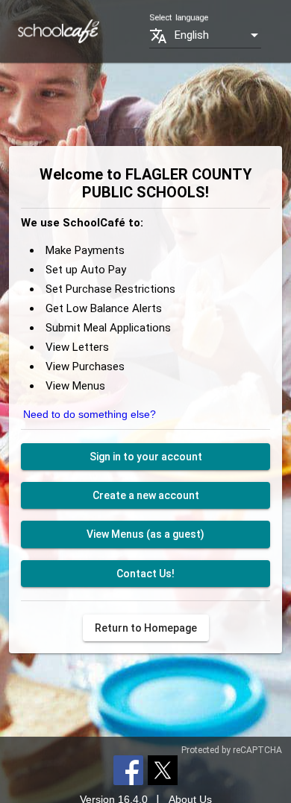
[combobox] (218, 35)
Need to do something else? (89, 414)
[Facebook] (128, 769)
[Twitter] (163, 769)
